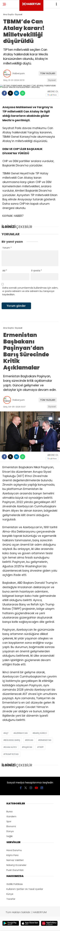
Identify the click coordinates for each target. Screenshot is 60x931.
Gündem (11, 816)
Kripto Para (12, 855)
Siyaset (52, 80)
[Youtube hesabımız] (36, 788)
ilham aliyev (11, 747)
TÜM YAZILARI (47, 73)
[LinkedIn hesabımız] (41, 788)
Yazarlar (10, 899)
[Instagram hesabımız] (31, 788)
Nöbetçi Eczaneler (16, 865)
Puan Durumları (15, 870)
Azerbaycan (21, 733)
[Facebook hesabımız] (21, 788)
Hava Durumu (14, 850)
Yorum (7, 247)
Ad (4, 270)
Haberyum (18, 73)
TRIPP (41, 747)
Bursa (9, 811)
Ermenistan (45, 740)
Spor (8, 821)
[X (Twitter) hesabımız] (25, 788)
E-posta (36, 270)
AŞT (6, 733)
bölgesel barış (12, 740)
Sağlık (9, 836)
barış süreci (40, 733)
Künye (9, 894)
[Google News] (52, 95)
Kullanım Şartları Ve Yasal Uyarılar (24, 889)
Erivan (30, 740)
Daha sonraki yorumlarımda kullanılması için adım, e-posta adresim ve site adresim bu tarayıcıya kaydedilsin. (30, 291)
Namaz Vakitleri (15, 860)
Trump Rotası (12, 754)
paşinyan (27, 747)
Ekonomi (11, 826)
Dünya (10, 831)
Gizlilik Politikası (14, 884)
